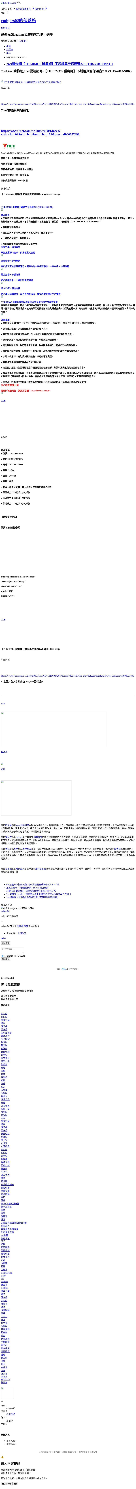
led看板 (4, 1288)
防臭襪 (4, 1029)
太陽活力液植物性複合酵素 (14, 1223)
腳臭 (3, 1023)
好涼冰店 (5, 1036)
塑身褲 (4, 1377)
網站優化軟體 (7, 1232)
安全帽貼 (5, 1039)
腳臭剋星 (24, 825)
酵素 (3, 1178)
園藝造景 (5, 1191)
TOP (3, 401)
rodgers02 (5, 911)
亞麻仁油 (5, 1165)
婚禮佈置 (5, 1250)
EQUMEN (5, 1379)
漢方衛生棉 (40, 869)
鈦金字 (4, 1285)
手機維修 (5, 1342)
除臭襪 (8, 825)
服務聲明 (93, 1452)
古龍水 (4, 1367)
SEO (3, 1241)
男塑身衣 (38, 837)
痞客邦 (20, 926)
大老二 (4, 1316)
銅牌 (3, 1266)
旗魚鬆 (117, 849)
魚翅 (3, 1103)
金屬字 (4, 1270)
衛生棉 (8, 869)
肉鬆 (3, 1071)
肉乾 (3, 1083)
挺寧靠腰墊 (6, 1207)
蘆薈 (3, 1355)
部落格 (9, 49)
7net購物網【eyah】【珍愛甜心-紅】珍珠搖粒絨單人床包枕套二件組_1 (38, 894)
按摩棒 (4, 1332)
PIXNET (48, 1452)
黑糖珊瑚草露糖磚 (9, 1229)
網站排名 (5, 1238)
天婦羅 (4, 1090)
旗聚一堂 (5, 1061)
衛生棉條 (5, 1348)
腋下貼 (4, 1045)
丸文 (16, 849)
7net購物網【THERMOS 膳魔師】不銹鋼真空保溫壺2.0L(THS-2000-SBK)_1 (59, 64)
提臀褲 (4, 1382)
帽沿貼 (4, 1017)
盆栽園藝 (5, 1194)
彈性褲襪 (5, 1310)
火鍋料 (4, 1093)
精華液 (4, 1358)
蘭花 (3, 1200)
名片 (8, 53)
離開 (15, 1484)
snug (3, 703)
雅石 (3, 1197)
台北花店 (5, 1257)
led (2, 1278)
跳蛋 (3, 1335)
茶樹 (3, 1361)
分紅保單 (5, 1188)
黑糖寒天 (5, 1226)
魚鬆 (3, 769)
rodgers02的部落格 (18, 20)
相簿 (8, 46)
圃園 (3, 1370)
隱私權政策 (83, 1452)
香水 (3, 1364)
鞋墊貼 (4, 1055)
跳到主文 (5, 28)
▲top (3, 938)
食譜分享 (22, 933)
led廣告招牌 (6, 1273)
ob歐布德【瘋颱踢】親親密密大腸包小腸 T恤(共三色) (31, 891)
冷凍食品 (5, 1099)
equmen (19, 837)
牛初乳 (4, 1172)
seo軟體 (4, 1235)
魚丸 (3, 1087)
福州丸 (4, 1096)
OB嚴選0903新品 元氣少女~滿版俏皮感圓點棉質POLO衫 (32, 884)
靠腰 (3, 1210)
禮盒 (3, 1074)
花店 (3, 1244)
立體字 (4, 1263)
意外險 (4, 1181)
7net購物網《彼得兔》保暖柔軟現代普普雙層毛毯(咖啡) (32, 897)
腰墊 (3, 1213)
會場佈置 (5, 1254)
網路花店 (5, 1247)
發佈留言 (5, 959)
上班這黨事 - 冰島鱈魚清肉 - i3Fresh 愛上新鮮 (27, 888)
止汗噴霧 (5, 1052)
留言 (26, 926)
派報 (3, 1260)
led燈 (3, 1276)
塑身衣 (4, 752)
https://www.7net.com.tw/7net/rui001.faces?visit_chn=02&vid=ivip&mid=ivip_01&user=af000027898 (40, 132)
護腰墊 (4, 1216)
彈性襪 (4, 1304)
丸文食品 (27, 849)
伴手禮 (4, 1077)
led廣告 (4, 1281)
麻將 (3, 1313)
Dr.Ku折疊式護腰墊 (10, 1204)
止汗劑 (4, 1048)
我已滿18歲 (6, 1484)
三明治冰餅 (6, 1033)
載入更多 (5, 943)
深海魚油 (5, 1175)
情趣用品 (5, 1329)
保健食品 (5, 1162)
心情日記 (23, 41)
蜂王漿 (4, 1169)
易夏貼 (4, 1042)
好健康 (4, 1159)
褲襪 (3, 1307)
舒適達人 (20, 869)
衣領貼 (4, 1013)
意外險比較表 (7, 1184)
